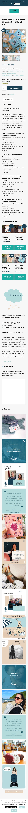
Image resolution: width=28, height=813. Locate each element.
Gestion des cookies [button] (11, 807)
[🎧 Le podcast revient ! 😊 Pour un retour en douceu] (14, 501)
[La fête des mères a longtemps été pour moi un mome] (14, 702)
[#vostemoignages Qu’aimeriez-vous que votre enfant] (14, 451)
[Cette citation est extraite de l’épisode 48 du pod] (14, 727)
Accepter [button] (14, 810)
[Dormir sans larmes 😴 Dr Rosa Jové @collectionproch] (14, 426)
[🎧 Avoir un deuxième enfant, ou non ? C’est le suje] (14, 601)
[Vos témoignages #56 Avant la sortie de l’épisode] (14, 652)
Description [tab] (8, 99)
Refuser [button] (22, 807)
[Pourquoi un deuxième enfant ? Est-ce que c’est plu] (14, 752)
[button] (23, 31)
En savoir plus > (6, 361)
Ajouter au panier (14, 88)
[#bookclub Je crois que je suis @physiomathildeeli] (14, 551)
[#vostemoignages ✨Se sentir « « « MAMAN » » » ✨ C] (14, 677)
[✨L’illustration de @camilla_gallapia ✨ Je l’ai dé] (14, 627)
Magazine (12, 94)
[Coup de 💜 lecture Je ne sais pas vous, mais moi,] (14, 526)
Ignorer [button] (23, 4)
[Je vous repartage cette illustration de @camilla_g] (14, 777)
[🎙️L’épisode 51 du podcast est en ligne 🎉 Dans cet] (14, 476)
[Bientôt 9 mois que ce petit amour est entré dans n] (14, 576)
